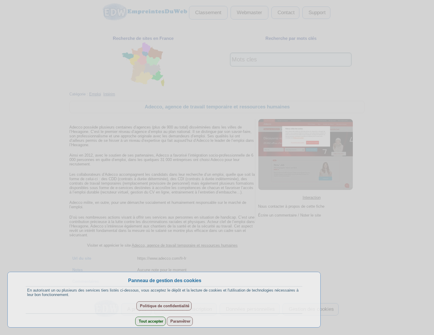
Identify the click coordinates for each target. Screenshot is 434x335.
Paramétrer (179, 321)
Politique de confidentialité (164, 306)
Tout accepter (150, 321)
